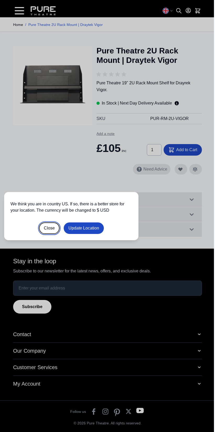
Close (49, 228)
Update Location (83, 228)
